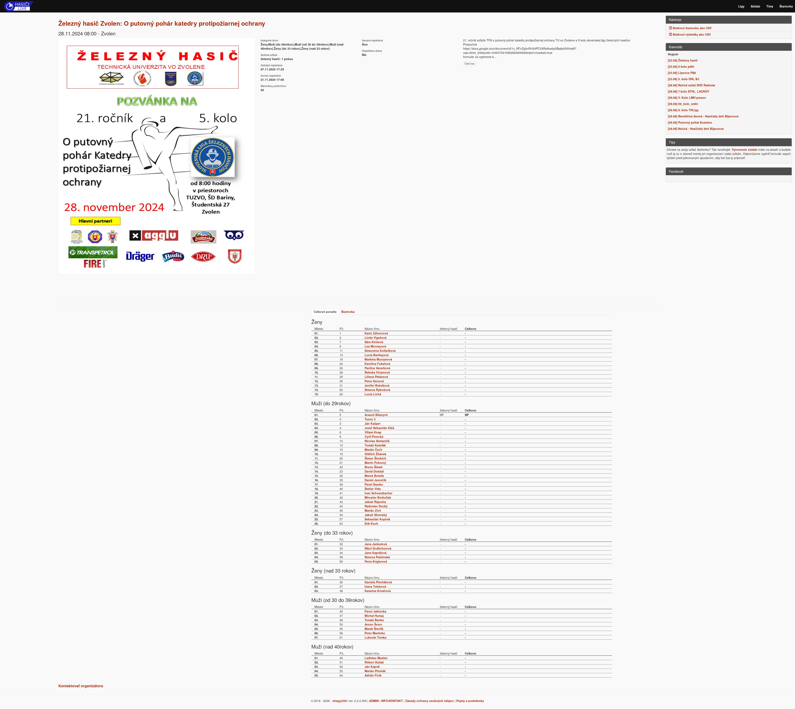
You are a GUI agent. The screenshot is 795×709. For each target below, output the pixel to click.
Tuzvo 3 (370, 419)
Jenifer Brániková (377, 385)
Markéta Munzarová (378, 359)
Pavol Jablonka (375, 611)
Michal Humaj (374, 616)
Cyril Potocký (374, 436)
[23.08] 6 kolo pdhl (681, 66)
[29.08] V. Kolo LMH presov (687, 97)
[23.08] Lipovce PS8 (682, 73)
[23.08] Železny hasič (683, 60)
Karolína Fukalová (377, 364)
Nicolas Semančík (377, 441)
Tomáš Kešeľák (375, 445)
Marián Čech (373, 449)
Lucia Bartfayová (377, 355)
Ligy (741, 6)
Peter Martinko (375, 633)
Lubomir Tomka (376, 637)
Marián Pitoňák (375, 671)
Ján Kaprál (372, 666)
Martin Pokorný (375, 463)
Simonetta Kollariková (380, 350)
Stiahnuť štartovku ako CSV (692, 28)
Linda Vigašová (376, 337)
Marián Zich (373, 510)
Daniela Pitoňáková (378, 582)
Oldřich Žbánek (375, 454)
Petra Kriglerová (376, 561)
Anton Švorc (373, 624)
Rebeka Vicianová (377, 372)
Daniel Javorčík (375, 480)
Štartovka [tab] (348, 312)
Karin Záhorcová (376, 333)
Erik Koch (371, 523)
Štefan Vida (373, 489)
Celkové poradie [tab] (325, 312)
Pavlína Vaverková (377, 368)
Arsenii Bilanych (376, 415)
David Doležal (374, 471)
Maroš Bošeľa (374, 476)
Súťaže (755, 6)
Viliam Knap (373, 432)
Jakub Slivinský (376, 515)
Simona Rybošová (377, 390)
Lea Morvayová (375, 346)
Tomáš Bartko (374, 620)
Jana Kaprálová (376, 553)
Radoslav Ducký (376, 506)
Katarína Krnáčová (378, 591)
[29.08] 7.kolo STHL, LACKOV (688, 91)
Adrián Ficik (373, 675)
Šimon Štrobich (375, 458)
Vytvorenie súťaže (744, 149)
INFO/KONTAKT (392, 701)
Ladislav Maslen (376, 658)
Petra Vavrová (374, 381)
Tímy (769, 6)
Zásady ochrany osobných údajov (429, 701)
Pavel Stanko (374, 484)
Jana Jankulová (376, 544)
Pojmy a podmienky (470, 701)
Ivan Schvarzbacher (378, 493)
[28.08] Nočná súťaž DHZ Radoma (691, 85)
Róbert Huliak (374, 662)
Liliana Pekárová (376, 377)
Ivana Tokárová (375, 586)
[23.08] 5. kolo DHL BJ (683, 79)
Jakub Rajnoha (375, 502)
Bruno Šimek (374, 467)
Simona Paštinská (377, 557)
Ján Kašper (373, 423)
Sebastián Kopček (377, 519)
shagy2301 (340, 701)
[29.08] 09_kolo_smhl (683, 104)
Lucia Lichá (373, 394)
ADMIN (374, 701)
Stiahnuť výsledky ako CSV (691, 34)
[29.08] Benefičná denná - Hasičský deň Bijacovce (703, 116)
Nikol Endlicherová (378, 548)
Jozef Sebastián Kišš (379, 428)
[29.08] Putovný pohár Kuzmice (690, 122)
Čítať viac (469, 63)
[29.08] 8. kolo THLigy (683, 110)
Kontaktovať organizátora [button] (80, 686)
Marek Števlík (374, 629)
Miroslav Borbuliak (378, 497)
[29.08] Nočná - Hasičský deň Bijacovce (696, 129)
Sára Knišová (374, 342)
